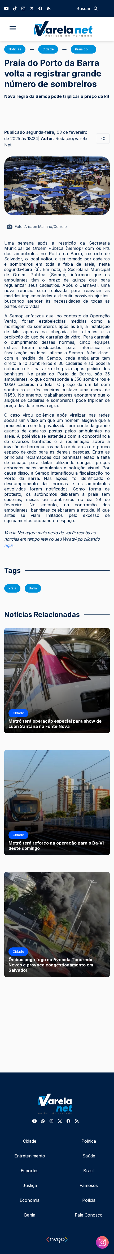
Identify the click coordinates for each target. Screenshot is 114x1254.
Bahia (29, 1215)
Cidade (29, 1141)
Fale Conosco (89, 1215)
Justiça (30, 1185)
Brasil (88, 1170)
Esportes (29, 1170)
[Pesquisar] (95, 8)
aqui (8, 545)
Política (88, 1141)
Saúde (88, 1155)
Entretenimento (29, 1155)
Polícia (88, 1200)
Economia (30, 1200)
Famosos (89, 1185)
